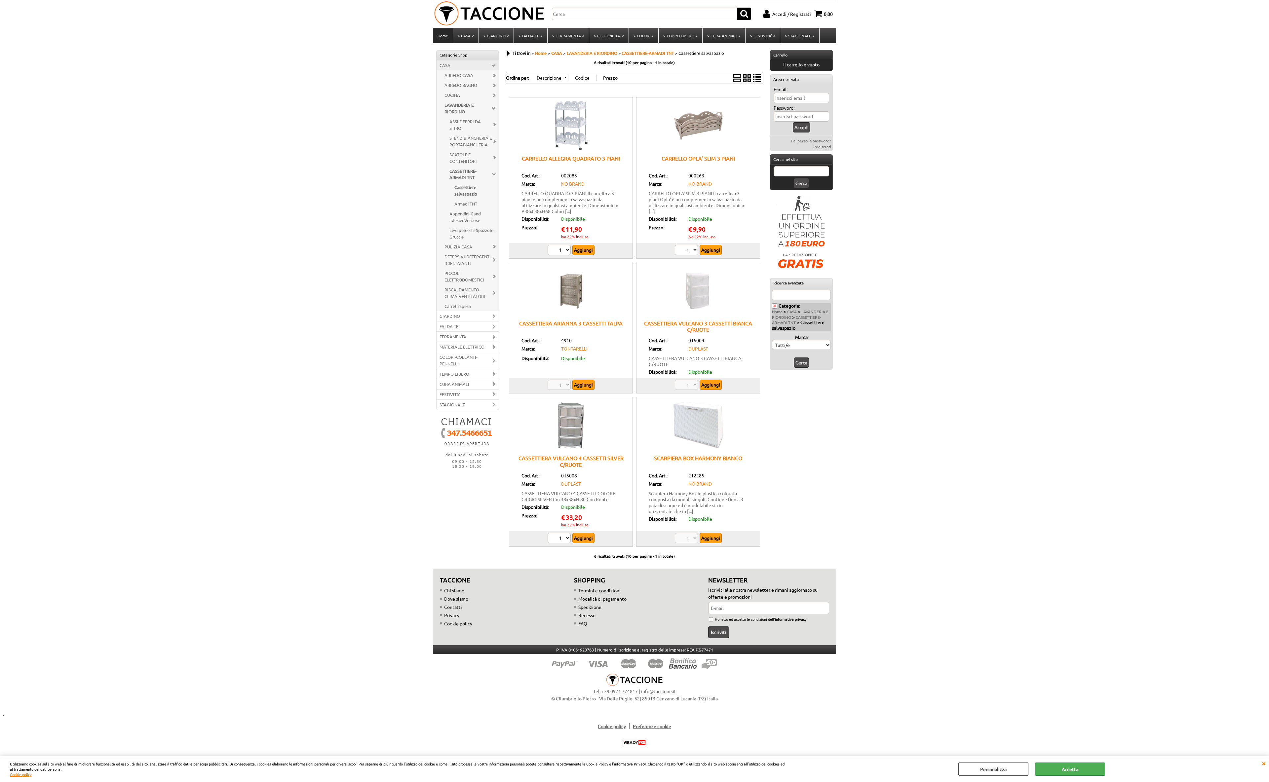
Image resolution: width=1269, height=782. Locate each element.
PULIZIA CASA (458, 246)
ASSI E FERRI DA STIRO (465, 125)
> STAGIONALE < (800, 35)
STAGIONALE (452, 404)
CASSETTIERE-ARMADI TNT (463, 174)
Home (443, 35)
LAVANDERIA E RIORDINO (459, 108)
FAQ (582, 623)
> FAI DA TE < (531, 35)
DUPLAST (698, 349)
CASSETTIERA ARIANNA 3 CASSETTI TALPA (571, 323)
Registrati (822, 146)
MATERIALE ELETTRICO (462, 347)
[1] (560, 251)
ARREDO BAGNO (460, 85)
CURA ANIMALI (454, 384)
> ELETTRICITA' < (609, 35)
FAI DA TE (449, 326)
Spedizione (589, 607)
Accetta (1070, 769)
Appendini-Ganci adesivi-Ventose (465, 217)
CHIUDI (1264, 763)
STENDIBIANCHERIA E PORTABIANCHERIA (470, 141)
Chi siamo (454, 590)
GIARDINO (450, 316)
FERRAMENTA (453, 336)
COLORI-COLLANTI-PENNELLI (459, 360)
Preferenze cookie (652, 726)
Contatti (453, 607)
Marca (801, 337)
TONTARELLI (574, 349)
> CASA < (466, 35)
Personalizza (993, 769)
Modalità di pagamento (602, 599)
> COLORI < (644, 35)
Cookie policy (20, 774)
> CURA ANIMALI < (724, 35)
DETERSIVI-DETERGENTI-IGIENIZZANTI (468, 260)
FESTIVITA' (450, 394)
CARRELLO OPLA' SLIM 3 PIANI (698, 158)
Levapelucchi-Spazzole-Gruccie (472, 233)
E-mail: (781, 89)
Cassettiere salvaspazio (465, 190)
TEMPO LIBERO (454, 374)
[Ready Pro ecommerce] (634, 742)
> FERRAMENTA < (568, 35)
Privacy (451, 615)
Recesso (587, 615)
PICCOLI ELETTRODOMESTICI (464, 276)
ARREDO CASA (458, 75)
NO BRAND (573, 184)
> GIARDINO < (496, 35)
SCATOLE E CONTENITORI (463, 158)
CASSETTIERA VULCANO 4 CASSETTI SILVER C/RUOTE (571, 461)
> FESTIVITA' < (762, 35)
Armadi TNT (465, 203)
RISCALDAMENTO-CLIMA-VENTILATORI (464, 293)
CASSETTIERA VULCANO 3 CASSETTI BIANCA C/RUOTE (698, 326)
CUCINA (452, 95)
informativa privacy (790, 619)
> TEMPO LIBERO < (680, 35)
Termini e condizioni (599, 590)
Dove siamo (456, 599)
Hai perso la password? (811, 140)
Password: (784, 108)
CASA (445, 65)
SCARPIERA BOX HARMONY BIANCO (698, 458)
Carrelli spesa (457, 306)
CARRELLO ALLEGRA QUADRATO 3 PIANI (571, 158)
